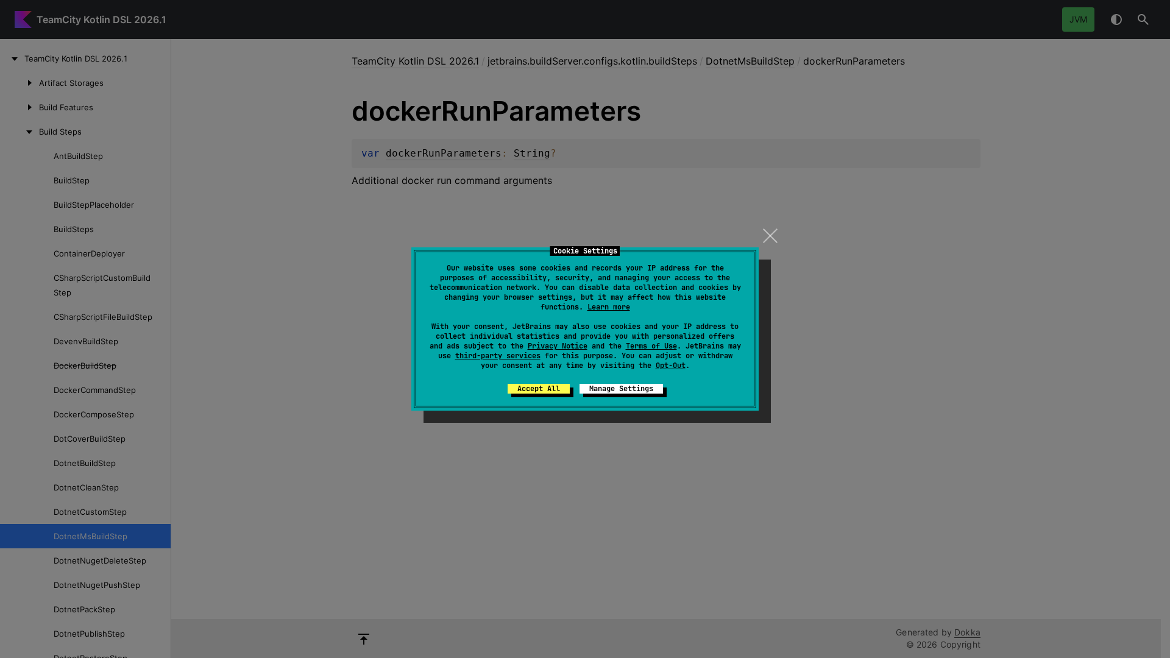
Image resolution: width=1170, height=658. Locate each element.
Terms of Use (651, 346)
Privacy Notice (557, 346)
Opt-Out (671, 365)
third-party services (498, 356)
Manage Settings (621, 389)
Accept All (538, 389)
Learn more (608, 307)
